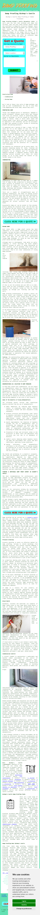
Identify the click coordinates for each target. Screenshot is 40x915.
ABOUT (26, 10)
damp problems (30, 104)
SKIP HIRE (31, 784)
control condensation (11, 720)
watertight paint (24, 360)
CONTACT (30, 10)
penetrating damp (31, 115)
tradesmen (19, 770)
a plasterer (31, 781)
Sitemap (4, 894)
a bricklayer (7, 784)
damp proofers (30, 526)
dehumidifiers (33, 444)
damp (36, 51)
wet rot (19, 132)
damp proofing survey (30, 209)
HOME (19, 10)
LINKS (22, 10)
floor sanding (18, 785)
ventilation (31, 724)
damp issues (10, 378)
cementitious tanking (10, 824)
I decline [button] (24, 905)
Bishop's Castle (32, 517)
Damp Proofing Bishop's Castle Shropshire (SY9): (19, 21)
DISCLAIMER (35, 10)
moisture (8, 436)
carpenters (18, 779)
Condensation (6, 180)
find (8, 846)
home (21, 765)
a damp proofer (17, 771)
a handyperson (30, 788)
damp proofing (25, 33)
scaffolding (18, 775)
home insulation (19, 782)
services (11, 535)
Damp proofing (7, 517)
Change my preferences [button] (24, 908)
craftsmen (10, 791)
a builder (31, 778)
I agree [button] (24, 901)
